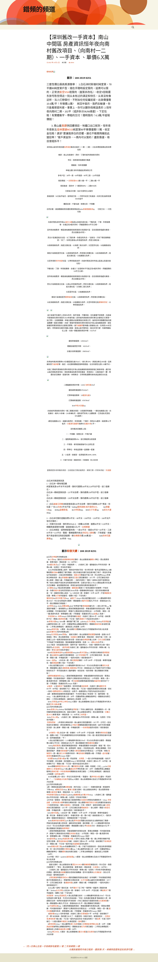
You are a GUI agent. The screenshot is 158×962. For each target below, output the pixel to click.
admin (72, 62)
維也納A (55, 572)
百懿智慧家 (51, 722)
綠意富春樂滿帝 (57, 652)
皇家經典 (84, 686)
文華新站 (67, 849)
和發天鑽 (72, 551)
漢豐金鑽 (65, 606)
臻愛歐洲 (107, 593)
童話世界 (74, 769)
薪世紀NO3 (65, 877)
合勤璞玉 (67, 805)
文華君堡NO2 (73, 181)
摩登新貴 (52, 919)
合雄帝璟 (53, 792)
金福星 (78, 616)
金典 (98, 919)
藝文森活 (53, 565)
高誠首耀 (50, 926)
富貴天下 (60, 686)
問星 (75, 709)
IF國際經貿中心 (57, 691)
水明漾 (77, 510)
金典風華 (86, 639)
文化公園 (101, 639)
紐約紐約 (81, 753)
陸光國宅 (56, 650)
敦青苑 (49, 756)
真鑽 (64, 125)
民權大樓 (61, 758)
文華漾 (54, 702)
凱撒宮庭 (91, 743)
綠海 (91, 209)
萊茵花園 (55, 629)
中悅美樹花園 (52, 795)
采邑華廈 (105, 621)
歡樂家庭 (68, 297)
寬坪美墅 (66, 647)
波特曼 (57, 774)
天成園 (108, 470)
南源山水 (54, 709)
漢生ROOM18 (77, 864)
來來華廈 (86, 727)
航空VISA (64, 92)
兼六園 (72, 789)
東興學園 (65, 828)
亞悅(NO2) (64, 766)
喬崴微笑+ (85, 808)
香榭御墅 (87, 864)
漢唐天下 (83, 619)
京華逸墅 (84, 914)
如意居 (88, 826)
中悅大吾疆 (79, 406)
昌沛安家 (72, 833)
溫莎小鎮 (68, 222)
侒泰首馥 (63, 751)
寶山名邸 (95, 642)
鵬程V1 (92, 559)
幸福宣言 (64, 795)
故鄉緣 (67, 787)
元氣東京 (84, 800)
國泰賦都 (69, 652)
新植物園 (86, 209)
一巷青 (59, 616)
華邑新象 (52, 924)
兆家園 (75, 681)
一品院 (52, 660)
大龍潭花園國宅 (73, 424)
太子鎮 (57, 596)
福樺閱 (57, 766)
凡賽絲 (50, 588)
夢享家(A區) (95, 777)
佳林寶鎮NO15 (65, 129)
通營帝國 (68, 883)
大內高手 (64, 779)
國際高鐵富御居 (55, 676)
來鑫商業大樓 (68, 839)
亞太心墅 (54, 717)
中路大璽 (75, 725)
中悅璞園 (82, 655)
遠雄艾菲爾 (58, 504)
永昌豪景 (50, 895)
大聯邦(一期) (54, 733)
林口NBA (55, 932)
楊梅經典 (50, 72)
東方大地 (62, 753)
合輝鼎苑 (77, 535)
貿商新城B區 (63, 841)
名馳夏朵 (74, 637)
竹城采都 (55, 364)
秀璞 (64, 634)
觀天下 (76, 888)
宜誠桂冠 (62, 895)
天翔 (75, 629)
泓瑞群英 (55, 655)
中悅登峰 (51, 616)
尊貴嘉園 (86, 606)
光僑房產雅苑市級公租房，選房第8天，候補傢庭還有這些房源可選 (102, 949)
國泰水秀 (77, 575)
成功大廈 (107, 510)
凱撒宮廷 (76, 766)
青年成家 (77, 820)
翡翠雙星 (106, 652)
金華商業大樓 (57, 802)
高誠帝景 (97, 681)
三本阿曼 (82, 714)
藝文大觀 (82, 932)
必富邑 (49, 686)
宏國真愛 (75, 660)
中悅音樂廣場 (65, 771)
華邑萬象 (53, 877)
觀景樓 (51, 914)
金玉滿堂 (56, 647)
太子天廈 (93, 510)
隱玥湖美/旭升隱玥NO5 (87, 507)
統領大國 (52, 621)
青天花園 (83, 652)
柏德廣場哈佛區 (69, 559)
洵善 (60, 507)
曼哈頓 (52, 839)
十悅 (48, 805)
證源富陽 (55, 663)
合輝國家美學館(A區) (91, 924)
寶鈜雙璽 (91, 634)
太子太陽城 (91, 621)
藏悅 (63, 852)
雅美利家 (55, 820)
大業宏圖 (77, 751)
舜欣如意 (104, 733)
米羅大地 (85, 795)
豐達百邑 (59, 789)
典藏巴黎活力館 (91, 802)
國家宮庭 (98, 624)
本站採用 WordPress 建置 (79, 958)
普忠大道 (105, 665)
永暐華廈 (86, 527)
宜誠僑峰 (76, 844)
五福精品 (57, 779)
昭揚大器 (56, 590)
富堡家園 (69, 857)
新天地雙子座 (60, 598)
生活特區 (54, 634)
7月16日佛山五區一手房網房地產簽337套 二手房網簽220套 (51, 946)
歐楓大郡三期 (56, 846)
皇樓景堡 (63, 510)
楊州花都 (54, 813)
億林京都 (55, 771)
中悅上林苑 (63, 702)
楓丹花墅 (85, 601)
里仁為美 (74, 924)
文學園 (54, 557)
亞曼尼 (76, 577)
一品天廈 (104, 753)
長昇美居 (67, 147)
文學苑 (50, 606)
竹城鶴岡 (79, 325)
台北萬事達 (102, 901)
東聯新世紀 (103, 302)
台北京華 (59, 890)
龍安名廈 (86, 395)
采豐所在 (53, 632)
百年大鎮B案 (55, 704)
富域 (80, 921)
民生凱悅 (90, 932)
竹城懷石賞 (54, 906)
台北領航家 (97, 872)
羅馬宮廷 (50, 598)
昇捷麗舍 (65, 577)
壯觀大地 (87, 424)
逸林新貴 (62, 619)
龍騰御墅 (77, 795)
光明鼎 (81, 758)
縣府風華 (56, 745)
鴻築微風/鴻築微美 (69, 668)
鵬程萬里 (75, 588)
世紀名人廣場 (88, 533)
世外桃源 (59, 261)
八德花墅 (87, 385)
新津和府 (107, 841)
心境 (51, 559)
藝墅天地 (102, 686)
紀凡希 (83, 926)
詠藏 (95, 614)
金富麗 (62, 872)
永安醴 (50, 758)
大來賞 (95, 867)
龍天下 (73, 598)
